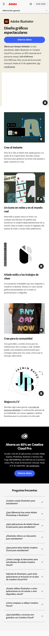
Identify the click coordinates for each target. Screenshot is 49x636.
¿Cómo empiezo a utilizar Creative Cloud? (22, 604)
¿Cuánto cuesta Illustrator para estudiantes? (20, 502)
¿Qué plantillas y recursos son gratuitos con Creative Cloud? (20, 616)
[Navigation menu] (4, 4)
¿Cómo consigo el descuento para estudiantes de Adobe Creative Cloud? (22, 562)
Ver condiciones (32, 466)
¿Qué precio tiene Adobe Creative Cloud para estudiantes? (22, 549)
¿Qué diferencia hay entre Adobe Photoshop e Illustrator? (21, 514)
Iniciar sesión (41, 4)
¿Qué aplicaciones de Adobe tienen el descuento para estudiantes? (22, 525)
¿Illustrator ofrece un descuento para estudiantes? (21, 537)
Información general (11, 10)
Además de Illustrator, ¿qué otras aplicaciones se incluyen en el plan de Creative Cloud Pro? (22, 576)
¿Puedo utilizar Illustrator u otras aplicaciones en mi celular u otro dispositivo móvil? (21, 591)
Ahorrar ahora (25, 39)
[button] (31, 4)
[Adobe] (13, 4)
